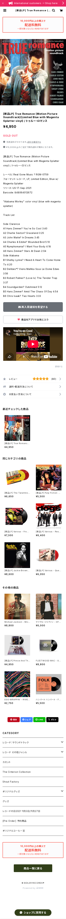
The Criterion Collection (17, 771)
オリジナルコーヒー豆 (14, 830)
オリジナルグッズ (11, 791)
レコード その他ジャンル (15, 752)
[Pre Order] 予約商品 (15, 821)
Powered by (29, 888)
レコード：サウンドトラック (16, 742)
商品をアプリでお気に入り (34, 319)
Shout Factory (11, 781)
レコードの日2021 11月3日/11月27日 (21, 811)
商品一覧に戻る (33, 868)
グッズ (6, 801)
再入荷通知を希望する (34, 307)
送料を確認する (34, 142)
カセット (7, 762)
